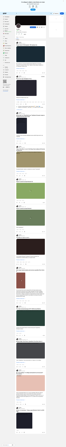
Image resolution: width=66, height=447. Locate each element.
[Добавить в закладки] (19, 73)
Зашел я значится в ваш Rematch (23, 208)
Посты (17, 37)
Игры (19, 113)
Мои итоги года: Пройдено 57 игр (24, 78)
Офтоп (20, 268)
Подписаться (33, 27)
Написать (57, 13)
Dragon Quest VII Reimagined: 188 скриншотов (26, 45)
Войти (62, 13)
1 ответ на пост (19, 109)
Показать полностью (20, 68)
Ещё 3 (25, 34)
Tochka (20, 42)
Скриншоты (20, 43)
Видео (20, 206)
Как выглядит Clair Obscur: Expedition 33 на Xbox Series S (29, 341)
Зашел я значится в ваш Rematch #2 (24, 181)
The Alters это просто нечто (22, 237)
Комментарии (21, 37)
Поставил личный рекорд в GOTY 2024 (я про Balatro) (28, 308)
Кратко (43, 76)
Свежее (17, 39)
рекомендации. (5, 91)
